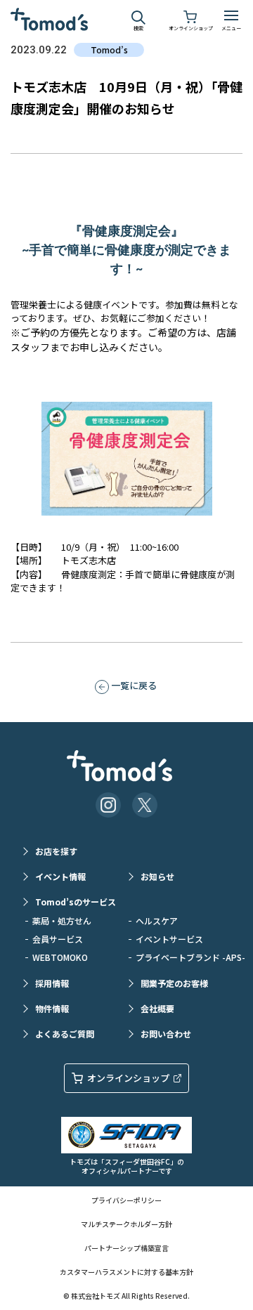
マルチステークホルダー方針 (126, 1224)
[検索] (138, 15)
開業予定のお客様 (174, 983)
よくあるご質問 (64, 1034)
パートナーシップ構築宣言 (126, 1248)
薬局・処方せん (61, 920)
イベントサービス (169, 939)
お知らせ (157, 876)
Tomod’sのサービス (75, 902)
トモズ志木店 (88, 560)
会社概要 (157, 1008)
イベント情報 (60, 876)
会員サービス (57, 939)
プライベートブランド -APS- (184, 957)
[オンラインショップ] (190, 15)
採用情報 (52, 983)
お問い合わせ (166, 1034)
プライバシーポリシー (126, 1200)
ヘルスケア (157, 920)
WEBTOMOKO (60, 957)
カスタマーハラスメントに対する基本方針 (126, 1271)
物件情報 (52, 1008)
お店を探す (56, 851)
